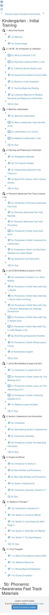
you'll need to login (35, 603)
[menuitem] (1, 6)
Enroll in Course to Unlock (24, 607)
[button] (1, 2)
